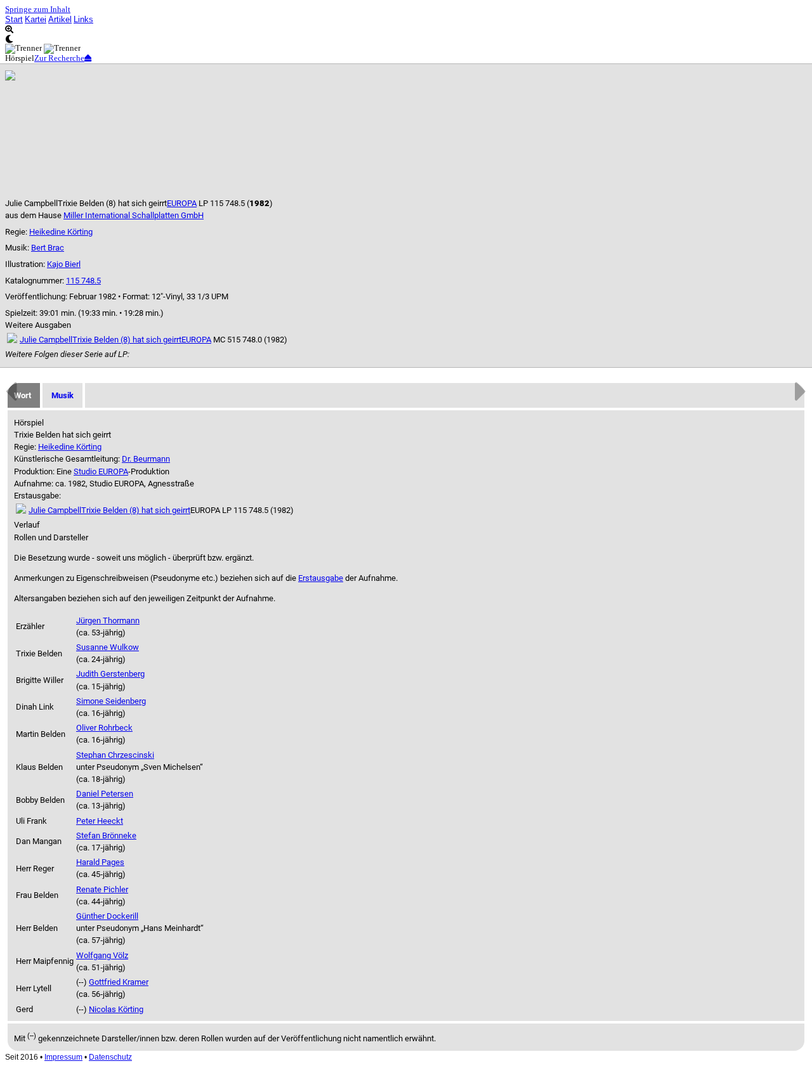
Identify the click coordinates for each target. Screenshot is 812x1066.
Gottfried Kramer (118, 982)
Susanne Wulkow (107, 647)
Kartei (35, 19)
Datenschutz (110, 1057)
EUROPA (182, 203)
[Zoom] (406, 29)
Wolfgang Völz (102, 955)
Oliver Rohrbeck (104, 727)
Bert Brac (47, 247)
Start (14, 19)
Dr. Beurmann (146, 459)
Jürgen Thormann (108, 620)
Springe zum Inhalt (37, 9)
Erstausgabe (320, 578)
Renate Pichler (102, 889)
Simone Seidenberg (111, 701)
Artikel (60, 19)
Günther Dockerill (107, 916)
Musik (62, 395)
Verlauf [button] (27, 525)
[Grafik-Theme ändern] (406, 39)
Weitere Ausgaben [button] (38, 325)
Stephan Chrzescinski (115, 755)
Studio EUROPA (101, 471)
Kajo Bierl (64, 264)
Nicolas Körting (116, 1009)
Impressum (63, 1057)
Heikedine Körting (61, 232)
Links (83, 19)
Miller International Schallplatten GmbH (133, 215)
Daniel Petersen (104, 793)
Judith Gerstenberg (110, 674)
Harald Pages (100, 862)
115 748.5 (83, 280)
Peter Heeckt (99, 821)
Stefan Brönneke (106, 835)
